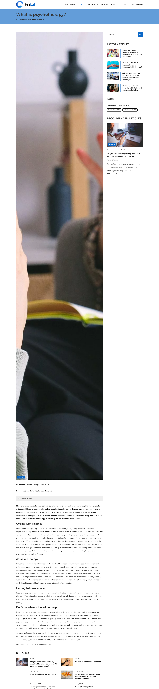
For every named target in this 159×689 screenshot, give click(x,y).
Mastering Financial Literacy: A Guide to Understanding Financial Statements (132, 53)
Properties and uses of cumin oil (88, 661)
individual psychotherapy (119, 105)
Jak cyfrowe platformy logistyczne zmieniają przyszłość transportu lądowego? (131, 76)
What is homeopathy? (84, 687)
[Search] (140, 34)
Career (114, 4)
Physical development (98, 4)
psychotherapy (130, 110)
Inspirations (137, 4)
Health (82, 4)
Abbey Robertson (23, 484)
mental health (114, 110)
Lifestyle (125, 4)
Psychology (70, 4)
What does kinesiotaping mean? (43, 674)
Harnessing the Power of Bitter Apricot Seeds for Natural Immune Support (87, 676)
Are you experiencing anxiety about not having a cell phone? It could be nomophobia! (43, 663)
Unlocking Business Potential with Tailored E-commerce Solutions (132, 88)
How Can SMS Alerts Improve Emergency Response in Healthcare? (132, 65)
